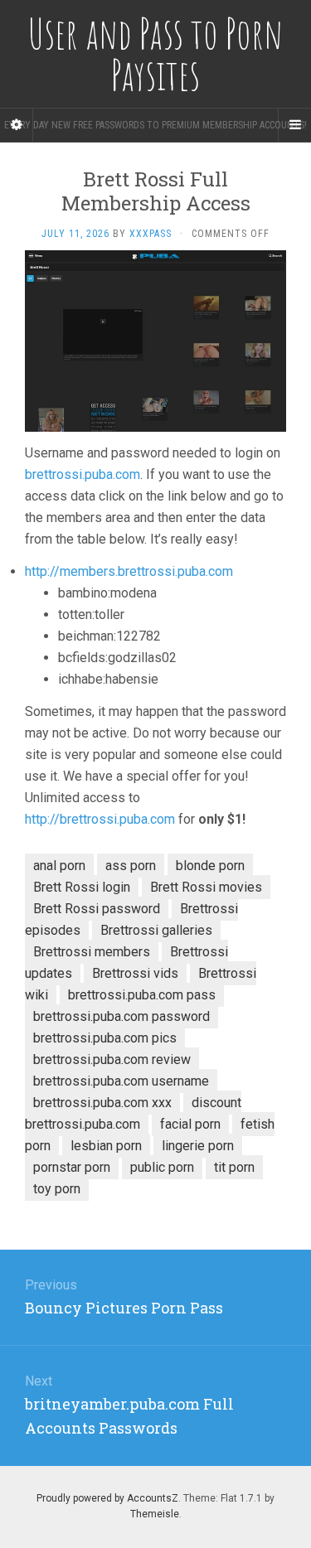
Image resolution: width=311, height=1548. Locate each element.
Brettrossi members (91, 952)
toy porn (56, 1189)
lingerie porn (198, 1146)
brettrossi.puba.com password (121, 1016)
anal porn (59, 865)
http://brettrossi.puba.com (100, 819)
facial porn (190, 1124)
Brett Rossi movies (206, 887)
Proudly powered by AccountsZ (107, 1498)
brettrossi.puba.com (82, 474)
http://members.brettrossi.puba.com (129, 571)
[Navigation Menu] (294, 125)
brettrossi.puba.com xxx (102, 1102)
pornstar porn (71, 1167)
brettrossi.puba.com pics (105, 1038)
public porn (162, 1167)
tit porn (234, 1167)
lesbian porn (106, 1146)
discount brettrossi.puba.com (133, 1113)
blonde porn (210, 865)
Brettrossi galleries (156, 930)
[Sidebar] (16, 125)
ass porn (130, 865)
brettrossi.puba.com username (121, 1081)
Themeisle (154, 1514)
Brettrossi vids (135, 973)
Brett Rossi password (96, 909)
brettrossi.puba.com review (112, 1059)
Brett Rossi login (81, 887)
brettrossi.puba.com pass (142, 995)
